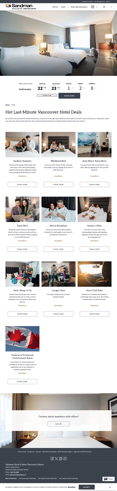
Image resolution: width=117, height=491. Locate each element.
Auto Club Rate (94, 290)
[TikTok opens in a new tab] (65, 458)
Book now (22, 184)
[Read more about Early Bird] (22, 209)
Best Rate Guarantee (49, 452)
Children (92, 84)
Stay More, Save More (94, 161)
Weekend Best (58, 161)
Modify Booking (25, 89)
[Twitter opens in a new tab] (56, 458)
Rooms (69, 84)
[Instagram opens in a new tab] (60, 458)
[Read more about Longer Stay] (58, 274)
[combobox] (69, 88)
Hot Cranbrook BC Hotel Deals (68, 478)
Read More (72, 487)
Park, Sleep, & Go (22, 290)
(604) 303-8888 (14, 472)
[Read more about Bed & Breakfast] (58, 209)
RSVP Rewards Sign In (65, 452)
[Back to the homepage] (20, 6)
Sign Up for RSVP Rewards (83, 452)
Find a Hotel (22, 452)
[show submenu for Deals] (68, 6)
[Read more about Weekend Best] (58, 144)
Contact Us (31, 452)
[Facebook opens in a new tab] (52, 458)
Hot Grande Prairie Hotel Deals (47, 478)
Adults (80, 84)
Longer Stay (58, 290)
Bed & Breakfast (58, 225)
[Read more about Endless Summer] (22, 144)
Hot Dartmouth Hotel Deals (27, 478)
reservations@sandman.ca (18, 475)
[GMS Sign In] (104, 7)
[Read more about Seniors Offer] (95, 209)
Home (7, 105)
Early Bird (22, 225)
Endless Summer (22, 161)
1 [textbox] (69, 88)
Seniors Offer (94, 225)
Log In (62, 424)
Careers (38, 452)
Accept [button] (86, 487)
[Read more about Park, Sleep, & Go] (22, 274)
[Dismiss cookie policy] (110, 487)
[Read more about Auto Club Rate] (95, 274)
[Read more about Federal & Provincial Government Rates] (22, 338)
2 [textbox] (80, 88)
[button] (42, 86)
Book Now (69, 96)
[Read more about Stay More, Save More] (95, 144)
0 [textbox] (92, 88)
